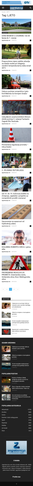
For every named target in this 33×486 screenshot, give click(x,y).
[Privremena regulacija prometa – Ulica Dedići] (16, 135)
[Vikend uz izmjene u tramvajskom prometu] (6, 315)
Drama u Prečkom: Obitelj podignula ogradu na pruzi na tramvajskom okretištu (20, 379)
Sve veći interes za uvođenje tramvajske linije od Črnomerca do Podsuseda (21, 396)
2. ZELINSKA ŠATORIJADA (13, 170)
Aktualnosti (4, 32)
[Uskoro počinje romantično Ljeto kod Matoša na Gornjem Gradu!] (16, 81)
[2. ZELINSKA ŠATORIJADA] (16, 160)
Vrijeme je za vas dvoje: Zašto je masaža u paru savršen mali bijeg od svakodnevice (21, 305)
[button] (3, 7)
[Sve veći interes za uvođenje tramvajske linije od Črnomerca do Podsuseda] (6, 397)
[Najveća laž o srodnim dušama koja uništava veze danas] (6, 332)
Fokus (3, 244)
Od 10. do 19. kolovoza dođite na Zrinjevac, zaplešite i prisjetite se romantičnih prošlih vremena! (15, 196)
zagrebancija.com (6, 40)
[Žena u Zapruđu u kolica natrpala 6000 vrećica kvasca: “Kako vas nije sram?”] (6, 389)
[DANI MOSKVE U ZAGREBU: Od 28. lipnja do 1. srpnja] (16, 26)
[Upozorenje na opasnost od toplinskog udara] (16, 211)
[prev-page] (3, 289)
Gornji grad (4, 88)
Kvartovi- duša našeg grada (8, 141)
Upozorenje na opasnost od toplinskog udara (13, 222)
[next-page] (17, 289)
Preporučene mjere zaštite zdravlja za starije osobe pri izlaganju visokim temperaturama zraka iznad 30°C (16, 64)
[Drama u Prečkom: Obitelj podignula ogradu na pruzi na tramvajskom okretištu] (6, 380)
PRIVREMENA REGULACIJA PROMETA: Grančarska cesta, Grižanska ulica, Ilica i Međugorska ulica (16, 275)
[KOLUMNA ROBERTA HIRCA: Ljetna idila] (16, 237)
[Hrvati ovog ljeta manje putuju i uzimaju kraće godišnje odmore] (6, 323)
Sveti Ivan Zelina (5, 167)
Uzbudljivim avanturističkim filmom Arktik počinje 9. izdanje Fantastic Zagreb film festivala (16, 119)
